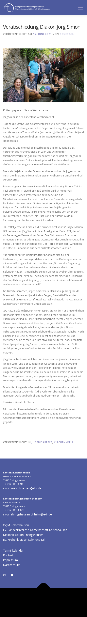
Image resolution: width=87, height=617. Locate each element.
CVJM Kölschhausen (16, 525)
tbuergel (67, 34)
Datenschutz (11, 565)
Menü (80, 7)
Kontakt (8, 555)
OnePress (66, 602)
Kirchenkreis (63, 442)
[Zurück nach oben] (43, 588)
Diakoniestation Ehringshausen (23, 535)
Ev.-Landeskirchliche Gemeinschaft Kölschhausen (35, 530)
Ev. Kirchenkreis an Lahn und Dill (24, 539)
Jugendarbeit (42, 442)
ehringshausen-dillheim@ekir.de (31, 514)
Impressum (10, 560)
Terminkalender (13, 550)
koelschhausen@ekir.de (26, 488)
